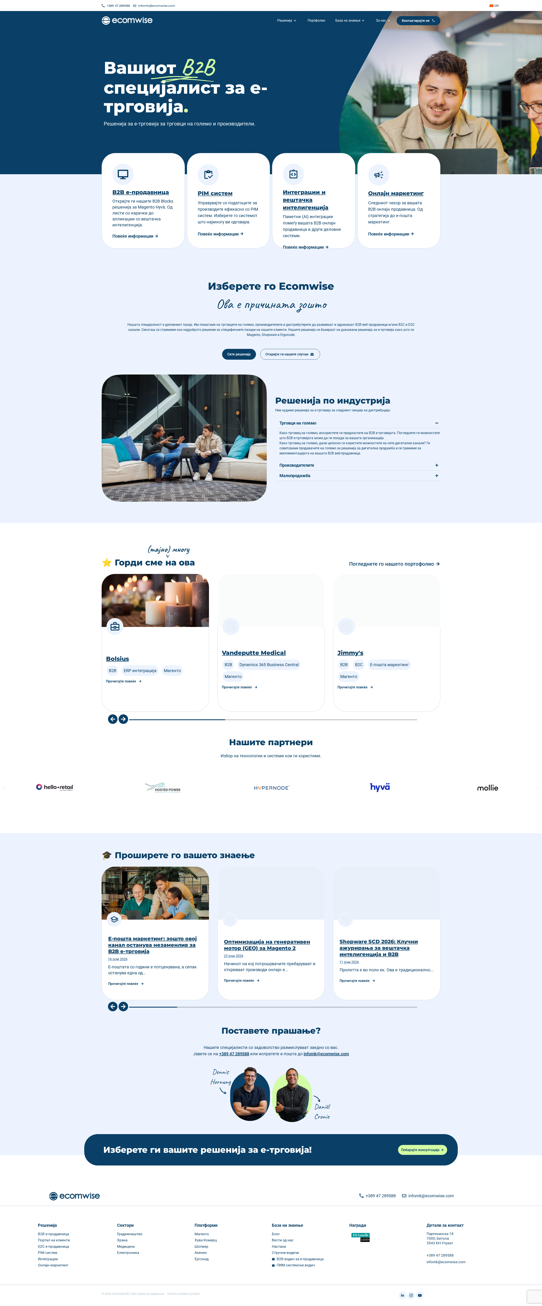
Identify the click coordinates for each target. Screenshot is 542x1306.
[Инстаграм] (411, 1295)
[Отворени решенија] (295, 20)
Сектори (125, 1225)
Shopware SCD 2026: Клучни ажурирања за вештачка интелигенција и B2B (263, 947)
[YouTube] (420, 1295)
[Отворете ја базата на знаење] (363, 20)
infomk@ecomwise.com (326, 1053)
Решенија (47, 1225)
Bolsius (348, 658)
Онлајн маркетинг (396, 193)
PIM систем (215, 193)
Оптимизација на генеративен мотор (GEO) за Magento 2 (151, 945)
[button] (113, 719)
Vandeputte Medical (138, 652)
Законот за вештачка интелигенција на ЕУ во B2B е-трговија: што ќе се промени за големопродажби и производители (384, 945)
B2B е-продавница (140, 192)
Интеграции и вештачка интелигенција (305, 200)
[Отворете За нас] (389, 20)
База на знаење (287, 1225)
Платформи (206, 1225)
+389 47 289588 (234, 1053)
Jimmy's (235, 652)
